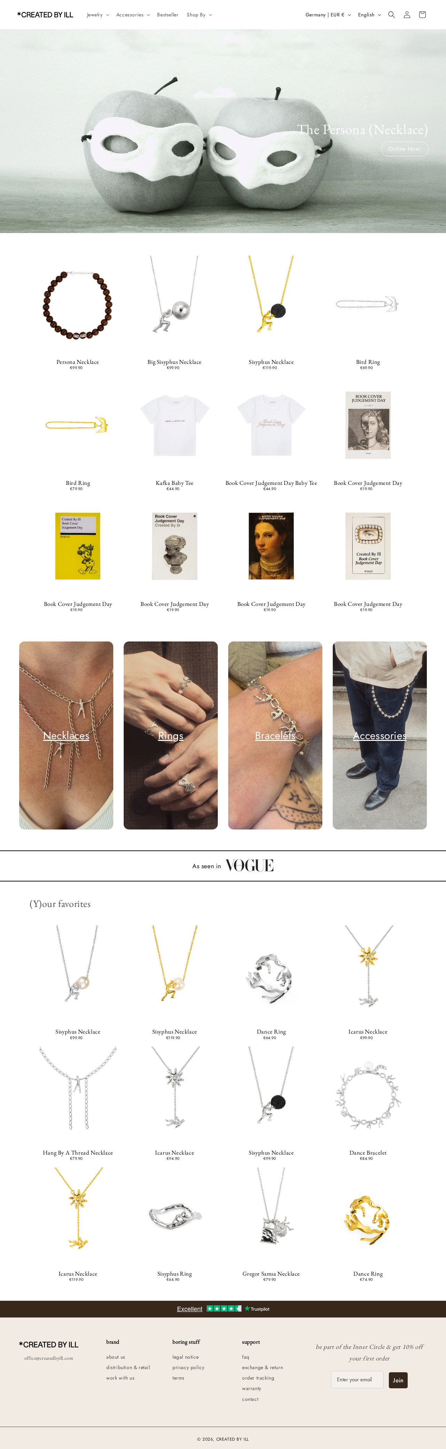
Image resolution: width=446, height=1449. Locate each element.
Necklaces (66, 735)
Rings (171, 735)
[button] (97, 14)
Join (398, 1380)
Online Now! (405, 149)
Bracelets (275, 735)
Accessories (380, 735)
